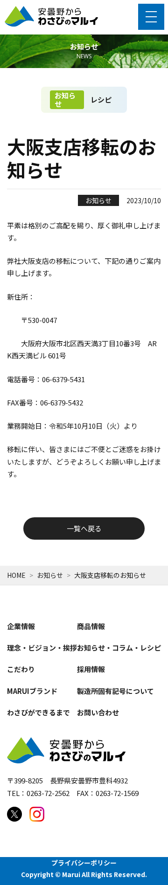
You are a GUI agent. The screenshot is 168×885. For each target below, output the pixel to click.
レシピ (101, 99)
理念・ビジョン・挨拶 (42, 647)
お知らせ (65, 99)
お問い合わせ (98, 712)
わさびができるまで (38, 712)
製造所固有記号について (115, 691)
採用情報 (91, 669)
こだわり (21, 669)
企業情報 (21, 626)
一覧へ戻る (84, 528)
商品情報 (91, 626)
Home (16, 575)
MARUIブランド (32, 691)
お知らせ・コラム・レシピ (119, 647)
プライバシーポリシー (84, 862)
